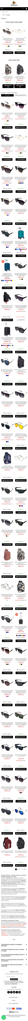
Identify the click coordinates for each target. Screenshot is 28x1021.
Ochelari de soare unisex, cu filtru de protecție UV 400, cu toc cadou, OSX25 (20, 39)
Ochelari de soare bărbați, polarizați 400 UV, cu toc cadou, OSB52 (7, 499)
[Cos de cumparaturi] (26, 8)
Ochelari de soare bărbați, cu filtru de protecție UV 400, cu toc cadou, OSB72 (7, 723)
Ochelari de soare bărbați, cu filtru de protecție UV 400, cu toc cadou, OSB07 (21, 723)
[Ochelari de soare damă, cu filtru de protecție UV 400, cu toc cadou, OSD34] (20, 779)
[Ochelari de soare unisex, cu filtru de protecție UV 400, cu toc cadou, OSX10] (20, 811)
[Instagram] (19, 992)
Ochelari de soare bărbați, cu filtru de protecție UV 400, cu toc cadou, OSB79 (21, 338)
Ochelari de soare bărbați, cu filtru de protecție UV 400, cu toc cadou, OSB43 (21, 659)
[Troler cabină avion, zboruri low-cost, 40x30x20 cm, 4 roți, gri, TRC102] (20, 618)
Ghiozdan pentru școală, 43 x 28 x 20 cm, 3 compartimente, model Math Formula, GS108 (21, 370)
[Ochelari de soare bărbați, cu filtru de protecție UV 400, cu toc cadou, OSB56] (20, 490)
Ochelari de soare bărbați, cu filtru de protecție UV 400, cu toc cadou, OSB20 (21, 402)
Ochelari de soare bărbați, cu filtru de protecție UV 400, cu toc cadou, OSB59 (7, 242)
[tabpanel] (7, 105)
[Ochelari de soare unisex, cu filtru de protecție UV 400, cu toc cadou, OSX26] (20, 458)
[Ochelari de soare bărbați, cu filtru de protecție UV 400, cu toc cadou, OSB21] (7, 811)
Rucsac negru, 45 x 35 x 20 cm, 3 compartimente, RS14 (21, 851)
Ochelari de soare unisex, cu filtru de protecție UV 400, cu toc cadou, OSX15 (7, 627)
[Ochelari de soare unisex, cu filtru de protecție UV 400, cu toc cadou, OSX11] (7, 426)
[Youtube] (14, 992)
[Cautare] (25, 12)
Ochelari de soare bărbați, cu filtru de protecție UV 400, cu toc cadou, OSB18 (7, 402)
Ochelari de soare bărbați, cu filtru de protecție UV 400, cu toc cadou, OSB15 (7, 755)
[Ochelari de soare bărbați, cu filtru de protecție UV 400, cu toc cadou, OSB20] (20, 394)
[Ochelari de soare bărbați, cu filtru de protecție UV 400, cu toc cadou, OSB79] (20, 329)
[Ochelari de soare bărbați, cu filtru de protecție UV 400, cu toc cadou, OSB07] (20, 714)
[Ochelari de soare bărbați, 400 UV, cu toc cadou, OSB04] (8, 31)
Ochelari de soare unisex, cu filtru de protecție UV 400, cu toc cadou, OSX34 (7, 595)
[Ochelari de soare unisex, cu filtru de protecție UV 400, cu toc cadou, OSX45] (7, 361)
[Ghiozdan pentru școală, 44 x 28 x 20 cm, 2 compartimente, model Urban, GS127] (20, 69)
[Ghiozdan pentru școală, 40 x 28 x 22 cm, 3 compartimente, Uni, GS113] (7, 554)
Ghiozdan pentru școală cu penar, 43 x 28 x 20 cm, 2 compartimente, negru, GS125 (7, 306)
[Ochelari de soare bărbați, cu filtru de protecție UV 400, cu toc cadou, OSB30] (20, 297)
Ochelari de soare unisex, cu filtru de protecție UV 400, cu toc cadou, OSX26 (21, 467)
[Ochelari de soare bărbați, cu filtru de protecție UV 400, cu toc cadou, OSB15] (7, 747)
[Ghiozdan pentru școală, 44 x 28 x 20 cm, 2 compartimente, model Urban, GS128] (8, 69)
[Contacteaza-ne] (22, 8)
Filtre (7, 95)
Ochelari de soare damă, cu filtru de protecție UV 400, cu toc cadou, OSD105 (21, 178)
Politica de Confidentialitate (11, 983)
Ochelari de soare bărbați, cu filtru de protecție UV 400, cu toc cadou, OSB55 (7, 178)
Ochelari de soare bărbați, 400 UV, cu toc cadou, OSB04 (8, 39)
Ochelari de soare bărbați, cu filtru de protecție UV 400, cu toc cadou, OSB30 (21, 306)
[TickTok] (17, 992)
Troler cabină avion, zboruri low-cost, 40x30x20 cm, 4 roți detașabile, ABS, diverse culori (21, 242)
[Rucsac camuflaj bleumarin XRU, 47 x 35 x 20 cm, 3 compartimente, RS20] (7, 458)
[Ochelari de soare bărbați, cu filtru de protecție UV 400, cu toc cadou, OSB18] (7, 394)
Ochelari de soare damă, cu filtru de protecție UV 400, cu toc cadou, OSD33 (7, 787)
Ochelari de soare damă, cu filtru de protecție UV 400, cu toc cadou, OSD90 (7, 691)
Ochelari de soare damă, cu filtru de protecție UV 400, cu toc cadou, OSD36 (7, 146)
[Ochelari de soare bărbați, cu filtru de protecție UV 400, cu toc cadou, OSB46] (20, 201)
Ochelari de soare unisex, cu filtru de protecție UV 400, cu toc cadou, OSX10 (21, 820)
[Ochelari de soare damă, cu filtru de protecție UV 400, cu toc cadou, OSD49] (7, 650)
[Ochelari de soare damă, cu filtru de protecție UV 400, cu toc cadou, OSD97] (20, 265)
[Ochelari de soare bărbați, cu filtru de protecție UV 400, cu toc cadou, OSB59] (7, 233)
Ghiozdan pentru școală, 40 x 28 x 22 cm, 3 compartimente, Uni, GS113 (7, 563)
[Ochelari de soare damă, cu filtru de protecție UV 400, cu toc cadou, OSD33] (7, 779)
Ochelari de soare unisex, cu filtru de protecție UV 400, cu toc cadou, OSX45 (7, 370)
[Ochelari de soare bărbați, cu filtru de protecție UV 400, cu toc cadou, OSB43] (20, 650)
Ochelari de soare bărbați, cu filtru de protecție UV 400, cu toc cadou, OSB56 (21, 499)
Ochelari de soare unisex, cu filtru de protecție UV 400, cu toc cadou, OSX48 (7, 210)
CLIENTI (13, 1000)
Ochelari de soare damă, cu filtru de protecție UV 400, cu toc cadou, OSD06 (21, 114)
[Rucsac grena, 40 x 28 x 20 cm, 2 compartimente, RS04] (7, 843)
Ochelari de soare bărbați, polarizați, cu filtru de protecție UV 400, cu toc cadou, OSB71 (20, 691)
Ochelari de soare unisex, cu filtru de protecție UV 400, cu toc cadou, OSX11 (7, 435)
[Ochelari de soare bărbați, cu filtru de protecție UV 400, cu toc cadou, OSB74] (7, 522)
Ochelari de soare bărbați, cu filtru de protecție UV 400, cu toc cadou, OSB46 (21, 210)
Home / (4, 15)
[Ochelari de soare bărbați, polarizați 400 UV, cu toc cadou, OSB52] (7, 490)
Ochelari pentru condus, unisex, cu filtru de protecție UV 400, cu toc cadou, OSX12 (21, 435)
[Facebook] (8, 992)
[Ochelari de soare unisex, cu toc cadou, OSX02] (20, 747)
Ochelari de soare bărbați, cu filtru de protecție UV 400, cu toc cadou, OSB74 (7, 531)
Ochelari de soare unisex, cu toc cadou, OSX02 (21, 755)
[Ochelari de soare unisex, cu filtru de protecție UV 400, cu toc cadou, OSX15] (7, 618)
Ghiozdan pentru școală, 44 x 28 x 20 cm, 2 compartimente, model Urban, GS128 (8, 77)
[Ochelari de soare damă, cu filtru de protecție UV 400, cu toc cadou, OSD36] (7, 137)
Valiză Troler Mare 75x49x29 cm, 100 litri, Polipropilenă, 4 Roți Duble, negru (7, 338)
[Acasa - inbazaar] (14, 3)
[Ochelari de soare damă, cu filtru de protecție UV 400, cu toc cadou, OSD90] (7, 682)
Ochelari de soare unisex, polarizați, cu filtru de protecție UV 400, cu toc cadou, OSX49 (20, 531)
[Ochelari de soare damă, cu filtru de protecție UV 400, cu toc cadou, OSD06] (20, 105)
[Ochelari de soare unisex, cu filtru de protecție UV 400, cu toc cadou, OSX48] (7, 201)
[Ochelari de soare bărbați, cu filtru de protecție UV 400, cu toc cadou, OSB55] (7, 169)
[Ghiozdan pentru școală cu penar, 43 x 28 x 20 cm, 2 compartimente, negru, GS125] (7, 297)
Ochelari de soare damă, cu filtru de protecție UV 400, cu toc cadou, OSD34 (21, 787)
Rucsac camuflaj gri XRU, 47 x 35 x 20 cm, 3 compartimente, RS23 (20, 595)
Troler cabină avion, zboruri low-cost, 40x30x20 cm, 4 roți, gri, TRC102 (21, 627)
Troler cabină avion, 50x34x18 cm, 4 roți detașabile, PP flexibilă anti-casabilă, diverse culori (7, 274)
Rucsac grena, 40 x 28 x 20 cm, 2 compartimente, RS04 (7, 851)
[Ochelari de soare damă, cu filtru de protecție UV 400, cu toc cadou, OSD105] (20, 169)
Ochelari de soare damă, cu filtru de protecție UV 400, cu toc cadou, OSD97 (21, 274)
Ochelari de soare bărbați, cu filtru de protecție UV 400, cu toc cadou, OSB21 (7, 820)
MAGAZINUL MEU (13, 997)
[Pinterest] (11, 992)
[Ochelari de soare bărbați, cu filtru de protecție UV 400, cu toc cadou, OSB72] (7, 714)
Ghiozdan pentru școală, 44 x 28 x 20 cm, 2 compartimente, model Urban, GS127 (20, 77)
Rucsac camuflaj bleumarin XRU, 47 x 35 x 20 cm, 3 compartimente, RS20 (7, 467)
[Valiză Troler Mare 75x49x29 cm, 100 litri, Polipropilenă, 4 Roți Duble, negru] (7, 329)
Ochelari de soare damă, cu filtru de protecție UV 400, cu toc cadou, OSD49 (7, 659)
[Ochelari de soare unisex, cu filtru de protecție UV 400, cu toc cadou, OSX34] (7, 586)
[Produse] (2, 9)
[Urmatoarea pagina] (25, 869)
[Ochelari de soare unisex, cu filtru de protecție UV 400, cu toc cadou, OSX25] (20, 31)
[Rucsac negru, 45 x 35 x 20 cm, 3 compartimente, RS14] (20, 843)
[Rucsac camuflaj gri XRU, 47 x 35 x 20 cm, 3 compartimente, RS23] (20, 586)
